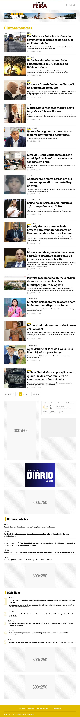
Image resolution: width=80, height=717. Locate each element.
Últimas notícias (42, 708)
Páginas (31, 708)
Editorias (22, 708)
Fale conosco (56, 708)
